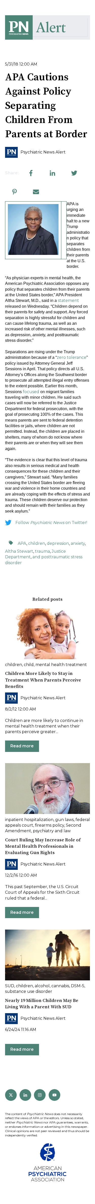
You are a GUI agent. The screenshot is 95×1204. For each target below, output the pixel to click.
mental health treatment (61, 664)
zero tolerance (71, 357)
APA (22, 543)
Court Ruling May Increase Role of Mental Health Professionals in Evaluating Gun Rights (43, 846)
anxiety (78, 543)
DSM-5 (77, 985)
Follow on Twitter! (51, 522)
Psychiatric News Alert (43, 152)
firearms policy (49, 825)
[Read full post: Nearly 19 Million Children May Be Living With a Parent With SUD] (47, 955)
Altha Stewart (19, 551)
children (36, 543)
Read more (22, 746)
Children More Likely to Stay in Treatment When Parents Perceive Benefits (43, 680)
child (29, 664)
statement (68, 300)
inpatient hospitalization (29, 819)
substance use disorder (28, 991)
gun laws (64, 819)
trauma (42, 551)
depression (58, 543)
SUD (9, 985)
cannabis (60, 985)
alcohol (42, 985)
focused (31, 391)
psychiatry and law (52, 830)
